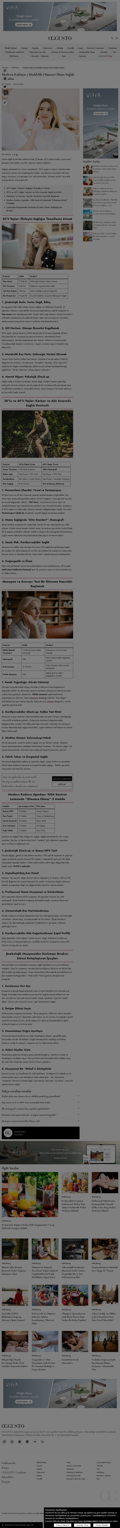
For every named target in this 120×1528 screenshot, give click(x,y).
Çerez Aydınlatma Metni (87, 1521)
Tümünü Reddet (101, 1525)
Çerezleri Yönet (82, 1525)
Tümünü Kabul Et (62, 1525)
